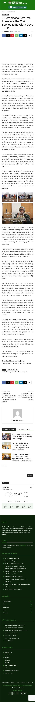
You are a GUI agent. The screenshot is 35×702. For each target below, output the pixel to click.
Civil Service (11, 369)
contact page (22, 545)
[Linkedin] (21, 35)
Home (3, 11)
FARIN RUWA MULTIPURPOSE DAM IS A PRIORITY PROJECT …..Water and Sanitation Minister (9, 398)
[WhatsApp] (16, 35)
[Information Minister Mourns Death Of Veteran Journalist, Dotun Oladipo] (6, 436)
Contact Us (24, 682)
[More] (30, 35)
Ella (17, 369)
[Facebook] (4, 35)
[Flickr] (25, 693)
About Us (13, 682)
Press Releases (11, 11)
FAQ (18, 682)
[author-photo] (17, 417)
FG (26, 371)
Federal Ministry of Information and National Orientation (17, 685)
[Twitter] (13, 693)
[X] (8, 35)
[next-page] (6, 465)
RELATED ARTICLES (9, 429)
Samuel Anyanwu (8, 31)
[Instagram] (17, 693)
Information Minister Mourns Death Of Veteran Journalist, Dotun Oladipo (22, 436)
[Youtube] (21, 693)
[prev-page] (3, 465)
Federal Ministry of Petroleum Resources (13, 371)
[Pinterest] (12, 35)
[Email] (25, 35)
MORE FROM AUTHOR (23, 429)
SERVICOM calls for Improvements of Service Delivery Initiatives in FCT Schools (25, 397)
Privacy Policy (5, 682)
